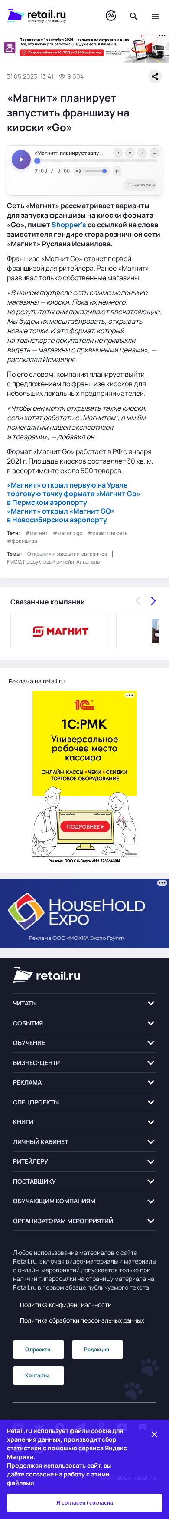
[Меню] (155, 16)
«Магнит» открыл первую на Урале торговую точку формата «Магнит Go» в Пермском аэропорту (73, 493)
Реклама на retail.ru (37, 681)
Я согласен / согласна (84, 1503)
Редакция (96, 1349)
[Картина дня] (110, 15)
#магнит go (67, 533)
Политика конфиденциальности (65, 1304)
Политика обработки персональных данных (82, 1320)
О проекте (37, 1349)
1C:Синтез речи (140, 185)
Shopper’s (69, 224)
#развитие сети (108, 533)
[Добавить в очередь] (142, 153)
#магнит (36, 533)
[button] (84, 1003)
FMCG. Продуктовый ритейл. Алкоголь (53, 561)
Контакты (37, 1375)
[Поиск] (134, 16)
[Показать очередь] (154, 153)
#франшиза (22, 540)
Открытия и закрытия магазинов (67, 553)
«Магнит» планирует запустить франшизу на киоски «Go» (95, 153)
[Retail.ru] (47, 15)
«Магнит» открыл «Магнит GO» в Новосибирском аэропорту (61, 515)
